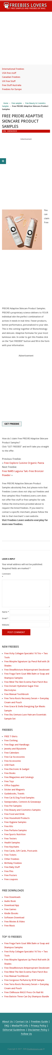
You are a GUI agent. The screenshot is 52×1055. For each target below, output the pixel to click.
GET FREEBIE (11, 424)
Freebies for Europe (12, 89)
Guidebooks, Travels (14, 793)
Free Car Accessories (14, 756)
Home (5, 103)
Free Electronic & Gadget (16, 769)
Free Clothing (11, 740)
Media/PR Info (20, 1025)
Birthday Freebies (13, 863)
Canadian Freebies (11, 77)
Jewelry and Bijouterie (15, 748)
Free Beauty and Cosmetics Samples (22, 810)
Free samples (16, 103)
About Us (7, 1021)
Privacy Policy (38, 1025)
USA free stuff (9, 73)
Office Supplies (11, 785)
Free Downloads (12, 897)
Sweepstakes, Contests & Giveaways (22, 801)
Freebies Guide (39, 1021)
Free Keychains (11, 846)
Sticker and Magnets (14, 789)
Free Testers (10, 838)
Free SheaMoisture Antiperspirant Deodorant (26, 669)
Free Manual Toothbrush (16, 694)
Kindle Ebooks (11, 913)
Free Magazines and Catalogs (19, 777)
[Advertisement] (26, 40)
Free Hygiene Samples (15, 822)
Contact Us (21, 1021)
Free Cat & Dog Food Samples (19, 797)
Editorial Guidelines (14, 1029)
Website (5, 625)
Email (5, 618)
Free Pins (8, 871)
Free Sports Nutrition (15, 834)
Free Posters (10, 875)
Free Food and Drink (14, 814)
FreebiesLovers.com (35, 1048)
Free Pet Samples (13, 805)
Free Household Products (17, 818)
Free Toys (9, 781)
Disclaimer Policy (37, 1029)
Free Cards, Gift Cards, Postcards (20, 850)
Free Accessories (12, 761)
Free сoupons (11, 879)
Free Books (9, 773)
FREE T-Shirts (10, 736)
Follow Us (26, 1033)
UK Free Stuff (8, 81)
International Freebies (13, 69)
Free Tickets (10, 854)
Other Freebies (11, 859)
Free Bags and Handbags (16, 744)
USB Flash (9, 765)
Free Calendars (11, 752)
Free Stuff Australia (11, 85)
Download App (11, 905)
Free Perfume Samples (15, 830)
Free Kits (8, 826)
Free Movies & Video (14, 921)
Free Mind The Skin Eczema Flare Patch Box (26, 682)
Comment (5, 575)
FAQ (6, 1025)
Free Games (10, 909)
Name (5, 612)
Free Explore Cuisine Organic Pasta (24, 463)
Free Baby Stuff (12, 867)
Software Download (14, 917)
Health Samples (12, 842)
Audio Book (10, 901)
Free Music (9, 925)
